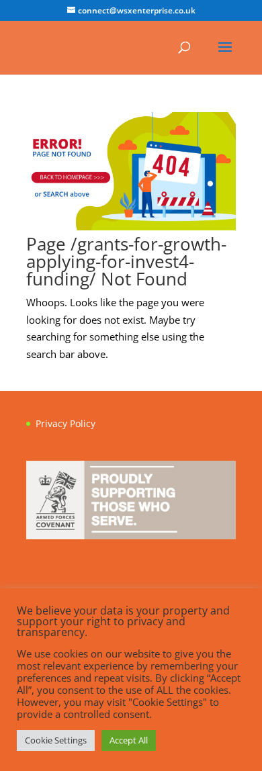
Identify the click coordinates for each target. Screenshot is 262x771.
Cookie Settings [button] (56, 740)
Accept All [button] (129, 740)
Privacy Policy (65, 423)
